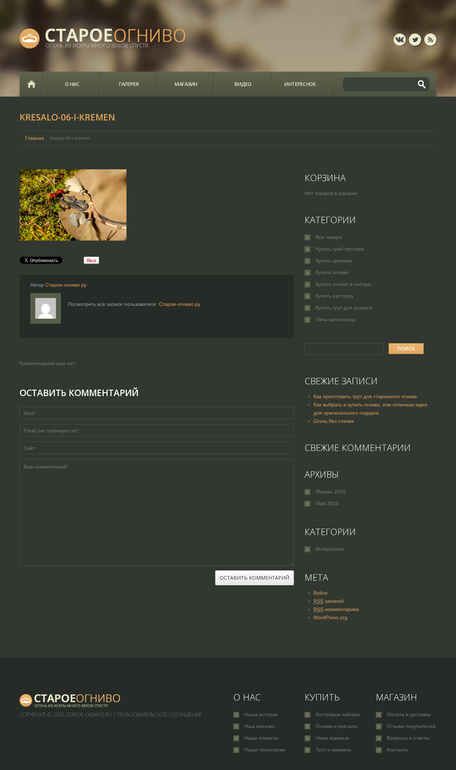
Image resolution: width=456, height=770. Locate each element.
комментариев (336, 609)
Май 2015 (327, 503)
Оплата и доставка (409, 714)
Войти (320, 593)
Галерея (129, 84)
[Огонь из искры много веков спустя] (70, 700)
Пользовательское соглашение (159, 714)
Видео (243, 84)
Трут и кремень (333, 750)
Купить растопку (334, 296)
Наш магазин (259, 726)
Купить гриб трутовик (340, 249)
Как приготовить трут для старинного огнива (365, 396)
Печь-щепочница (336, 319)
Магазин (186, 84)
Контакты (397, 750)
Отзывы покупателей (411, 726)
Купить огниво (332, 272)
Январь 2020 (331, 491)
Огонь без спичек (334, 421)
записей (329, 601)
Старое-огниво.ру (66, 285)
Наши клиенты (261, 738)
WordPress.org (330, 617)
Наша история (261, 714)
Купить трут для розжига (344, 307)
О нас (72, 84)
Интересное (300, 84)
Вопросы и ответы (408, 738)
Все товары (329, 237)
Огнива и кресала (336, 726)
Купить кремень (334, 260)
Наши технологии (264, 750)
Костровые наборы (338, 714)
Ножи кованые (332, 738)
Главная (31, 84)
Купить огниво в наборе (343, 284)
